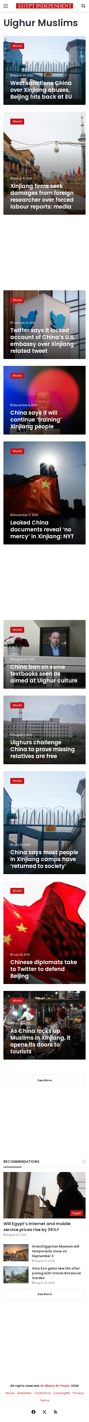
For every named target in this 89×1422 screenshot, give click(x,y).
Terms (44, 1400)
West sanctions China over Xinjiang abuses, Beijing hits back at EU (41, 90)
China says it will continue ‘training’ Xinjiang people (36, 419)
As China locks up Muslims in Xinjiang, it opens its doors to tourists (40, 1041)
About (9, 1393)
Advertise (24, 1393)
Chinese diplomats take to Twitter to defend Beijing (43, 969)
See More (44, 1294)
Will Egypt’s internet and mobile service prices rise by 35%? (37, 1226)
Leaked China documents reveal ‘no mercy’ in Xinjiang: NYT (42, 529)
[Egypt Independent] (44, 5)
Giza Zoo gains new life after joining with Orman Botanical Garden (56, 1273)
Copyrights (62, 1393)
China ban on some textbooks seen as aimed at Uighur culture (43, 673)
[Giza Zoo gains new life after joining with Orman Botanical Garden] (16, 1274)
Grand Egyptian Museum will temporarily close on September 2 (55, 1251)
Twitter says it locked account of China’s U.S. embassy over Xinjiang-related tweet (43, 340)
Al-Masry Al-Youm (55, 1386)
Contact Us (42, 1393)
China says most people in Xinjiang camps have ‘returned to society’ (44, 859)
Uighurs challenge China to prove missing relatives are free (42, 749)
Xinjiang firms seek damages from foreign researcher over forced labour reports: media (42, 196)
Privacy (78, 1393)
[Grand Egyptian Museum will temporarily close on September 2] (16, 1252)
